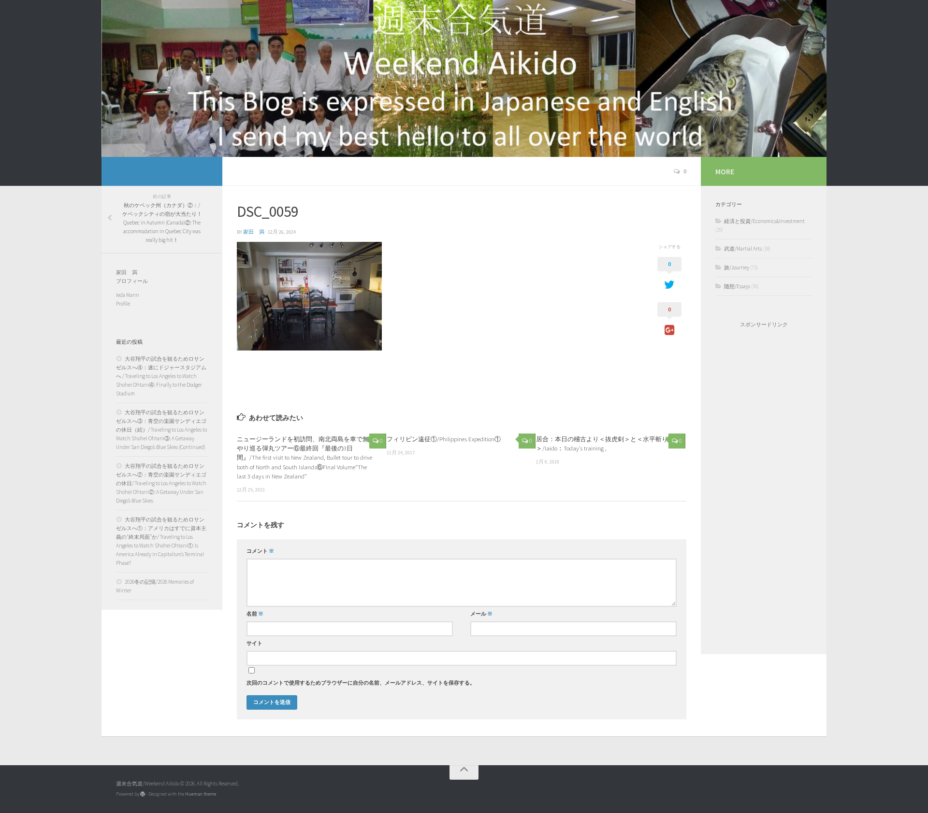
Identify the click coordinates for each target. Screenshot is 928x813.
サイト (254, 643)
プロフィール (132, 281)
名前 (254, 614)
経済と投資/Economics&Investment (764, 221)
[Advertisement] (763, 491)
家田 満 (253, 232)
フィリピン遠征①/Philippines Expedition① (444, 439)
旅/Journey (736, 267)
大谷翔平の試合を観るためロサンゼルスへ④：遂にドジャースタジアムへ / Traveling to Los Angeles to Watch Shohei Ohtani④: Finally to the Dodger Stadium (161, 376)
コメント (260, 551)
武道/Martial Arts (743, 248)
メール (481, 614)
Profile (123, 303)
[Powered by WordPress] (142, 794)
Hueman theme (200, 794)
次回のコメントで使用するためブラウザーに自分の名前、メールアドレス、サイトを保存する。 (360, 683)
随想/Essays (737, 286)
